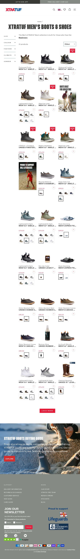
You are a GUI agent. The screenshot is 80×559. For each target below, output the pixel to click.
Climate (8, 55)
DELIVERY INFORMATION (13, 489)
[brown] (41, 277)
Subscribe (29, 527)
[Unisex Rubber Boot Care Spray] (47, 333)
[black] (41, 78)
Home (39, 21)
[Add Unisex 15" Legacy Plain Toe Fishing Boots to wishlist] (73, 386)
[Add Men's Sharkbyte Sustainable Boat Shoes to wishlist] (53, 187)
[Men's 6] (27, 56)
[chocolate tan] (26, 114)
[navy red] (71, 192)
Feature (8, 49)
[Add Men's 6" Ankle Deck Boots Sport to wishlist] (33, 109)
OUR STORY (45, 489)
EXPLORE (9, 459)
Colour (7, 42)
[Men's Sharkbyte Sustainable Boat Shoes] (47, 171)
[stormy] (26, 120)
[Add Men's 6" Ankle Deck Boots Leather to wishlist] (73, 72)
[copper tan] (60, 391)
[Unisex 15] (67, 369)
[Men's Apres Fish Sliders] (67, 213)
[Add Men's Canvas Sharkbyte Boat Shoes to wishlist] (73, 313)
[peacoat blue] (66, 319)
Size (6, 36)
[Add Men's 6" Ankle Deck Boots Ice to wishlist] (53, 72)
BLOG (43, 502)
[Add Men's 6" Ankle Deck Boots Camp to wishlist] (53, 109)
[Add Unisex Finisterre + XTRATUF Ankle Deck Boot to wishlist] (33, 151)
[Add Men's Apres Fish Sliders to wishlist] (73, 229)
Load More (47, 410)
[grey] (31, 114)
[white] (31, 120)
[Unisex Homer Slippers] (27, 297)
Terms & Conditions (15, 532)
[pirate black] (66, 78)
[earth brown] (60, 78)
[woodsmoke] (26, 156)
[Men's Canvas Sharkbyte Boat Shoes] (67, 297)
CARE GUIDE (8, 502)
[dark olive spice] (41, 114)
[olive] (46, 78)
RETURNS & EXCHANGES (13, 492)
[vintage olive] (21, 78)
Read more (23, 37)
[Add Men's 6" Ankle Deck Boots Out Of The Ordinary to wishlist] (53, 151)
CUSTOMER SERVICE (11, 495)
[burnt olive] (60, 319)
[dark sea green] (41, 156)
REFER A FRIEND (47, 495)
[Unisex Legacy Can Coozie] (47, 255)
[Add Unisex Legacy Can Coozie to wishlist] (53, 271)
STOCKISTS (45, 499)
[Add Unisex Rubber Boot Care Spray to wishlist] (53, 349)
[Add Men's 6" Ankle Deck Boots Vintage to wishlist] (33, 72)
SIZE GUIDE (8, 499)
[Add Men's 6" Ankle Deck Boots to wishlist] (73, 187)
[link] (5, 535)
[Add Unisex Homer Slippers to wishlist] (33, 313)
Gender (7, 61)
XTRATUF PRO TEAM (48, 492)
